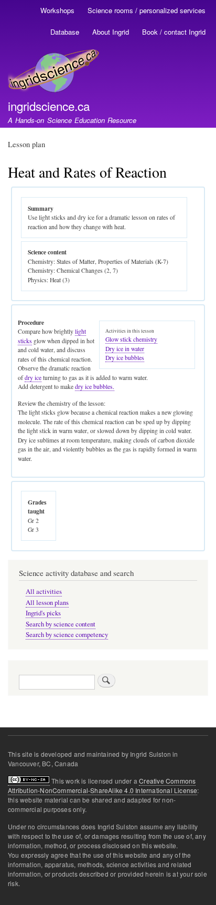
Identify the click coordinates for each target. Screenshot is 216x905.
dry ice (33, 378)
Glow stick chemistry (131, 339)
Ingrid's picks (43, 613)
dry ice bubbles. (94, 386)
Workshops (57, 10)
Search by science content (60, 624)
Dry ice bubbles (124, 358)
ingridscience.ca (49, 105)
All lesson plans (47, 602)
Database (64, 32)
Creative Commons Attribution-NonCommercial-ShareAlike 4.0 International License (102, 785)
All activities (44, 591)
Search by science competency (67, 634)
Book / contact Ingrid (174, 32)
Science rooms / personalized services (147, 10)
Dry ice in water (124, 349)
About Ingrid (110, 32)
